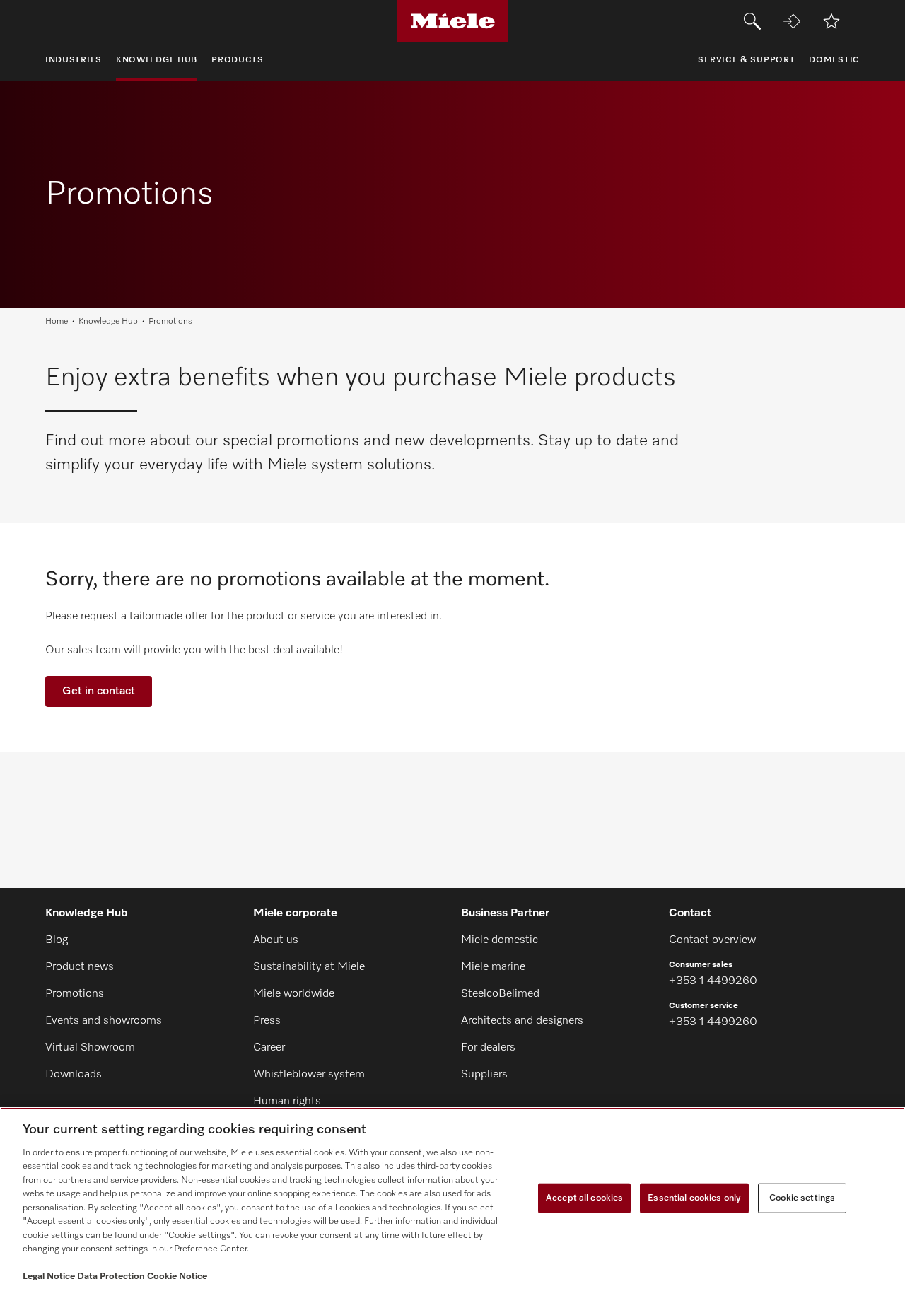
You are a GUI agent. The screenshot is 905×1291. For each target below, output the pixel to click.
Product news (79, 967)
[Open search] (752, 21)
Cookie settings (802, 1198)
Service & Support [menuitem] (746, 60)
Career (269, 1047)
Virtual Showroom (90, 1047)
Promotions (74, 994)
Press (267, 1021)
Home (56, 321)
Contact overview (712, 940)
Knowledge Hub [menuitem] (156, 60)
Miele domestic (499, 940)
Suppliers (484, 1074)
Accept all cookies (584, 1198)
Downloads (73, 1074)
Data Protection (111, 1276)
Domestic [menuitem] (834, 60)
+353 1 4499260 (713, 981)
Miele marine (493, 967)
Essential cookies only (694, 1198)
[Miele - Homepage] (452, 21)
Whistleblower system (309, 1074)
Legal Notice (49, 1276)
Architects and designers (522, 1021)
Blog (56, 940)
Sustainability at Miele (309, 967)
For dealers (488, 1047)
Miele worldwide (293, 994)
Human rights (287, 1101)
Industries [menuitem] (73, 60)
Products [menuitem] (237, 60)
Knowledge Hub (108, 321)
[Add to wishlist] (831, 21)
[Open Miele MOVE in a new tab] (792, 21)
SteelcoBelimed (500, 994)
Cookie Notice (177, 1276)
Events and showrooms (103, 1021)
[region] (452, 1199)
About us (275, 940)
